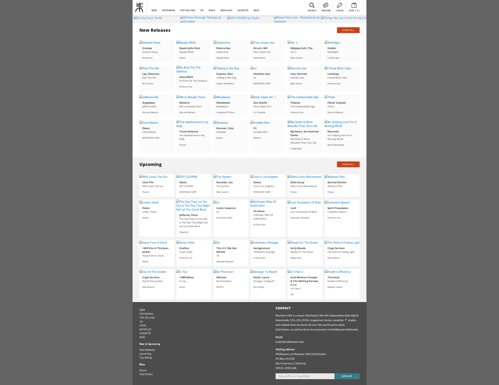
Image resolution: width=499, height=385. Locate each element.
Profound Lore (185, 86)
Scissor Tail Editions (225, 83)
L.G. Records (259, 112)
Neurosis (333, 131)
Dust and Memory (150, 112)
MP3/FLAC (226, 10)
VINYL (212, 10)
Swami (182, 57)
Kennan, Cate (225, 128)
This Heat (333, 277)
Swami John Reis (189, 48)
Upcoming (145, 353)
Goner (182, 287)
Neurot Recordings (335, 145)
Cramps (147, 48)
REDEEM (326, 10)
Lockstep (333, 74)
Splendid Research (225, 261)
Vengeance (147, 57)
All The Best (147, 83)
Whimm (221, 277)
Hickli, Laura (261, 277)
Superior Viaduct (334, 287)
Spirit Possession (337, 208)
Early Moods (297, 248)
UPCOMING (168, 10)
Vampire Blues (222, 57)
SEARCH (312, 10)
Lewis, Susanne (226, 208)
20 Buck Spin (333, 57)
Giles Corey (297, 182)
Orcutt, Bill (260, 48)
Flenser (182, 145)
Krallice (184, 248)
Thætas (295, 102)
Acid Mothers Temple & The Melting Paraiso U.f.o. (304, 281)
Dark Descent (333, 257)
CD (201, 10)
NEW (154, 10)
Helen (146, 208)
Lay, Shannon (150, 74)
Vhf (292, 294)
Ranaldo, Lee (224, 182)
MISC (256, 10)
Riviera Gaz (223, 48)
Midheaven (139, 7)
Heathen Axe (261, 74)
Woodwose (223, 102)
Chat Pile (148, 182)
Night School (296, 83)
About (143, 370)
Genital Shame (336, 182)
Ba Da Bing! (258, 287)
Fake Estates (259, 57)
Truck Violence (188, 131)
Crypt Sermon (336, 248)
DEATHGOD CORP (262, 83)
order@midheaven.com (290, 341)
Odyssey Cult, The (301, 48)
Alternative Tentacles (299, 217)
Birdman (257, 138)
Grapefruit (183, 232)
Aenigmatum (261, 248)
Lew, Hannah (298, 74)
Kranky (219, 138)
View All (348, 30)
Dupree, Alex (224, 74)
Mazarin (184, 102)
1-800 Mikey (186, 277)
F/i (255, 128)
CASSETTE (242, 10)
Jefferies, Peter (188, 215)
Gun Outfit (260, 102)
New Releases (147, 350)
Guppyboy (148, 102)
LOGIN (339, 10)
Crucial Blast (296, 148)
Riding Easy (295, 257)
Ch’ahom (259, 211)
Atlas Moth (186, 77)
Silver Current (296, 57)
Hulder (331, 48)
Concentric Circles (224, 217)
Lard (293, 208)
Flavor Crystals (336, 102)
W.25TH (219, 287)
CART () (354, 10)
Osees (146, 128)
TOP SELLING (187, 10)
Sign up (347, 376)
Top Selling (145, 357)
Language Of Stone (225, 112)
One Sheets (146, 374)
